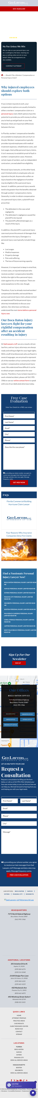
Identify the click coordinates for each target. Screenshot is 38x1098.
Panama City (19, 1057)
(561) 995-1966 (20, 919)
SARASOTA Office (27, 714)
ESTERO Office (27, 719)
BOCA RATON (19, 891)
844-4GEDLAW (19, 9)
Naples (30, 891)
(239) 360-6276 (20, 969)
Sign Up (18, 663)
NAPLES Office (10, 719)
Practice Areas (19, 1021)
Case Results (19, 1023)
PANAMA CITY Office (10, 725)
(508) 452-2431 (20, 1002)
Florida (19, 1047)
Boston (19, 1067)
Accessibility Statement (14, 1091)
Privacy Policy (22, 1089)
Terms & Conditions (32, 1089)
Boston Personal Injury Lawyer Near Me (20, 609)
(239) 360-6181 (20, 981)
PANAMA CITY (18, 894)
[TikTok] (24, 1080)
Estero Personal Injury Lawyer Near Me (19, 593)
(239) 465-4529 (20, 984)
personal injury (7, 114)
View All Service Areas (19, 1060)
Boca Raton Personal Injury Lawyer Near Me (20, 583)
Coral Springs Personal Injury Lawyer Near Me (19, 621)
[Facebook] (11, 1080)
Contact (19, 1031)
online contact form (21, 380)
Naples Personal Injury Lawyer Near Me (19, 588)
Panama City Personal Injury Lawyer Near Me (18, 598)
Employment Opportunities (29, 1091)
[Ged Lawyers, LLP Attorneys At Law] (18, 3)
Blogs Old (19, 1029)
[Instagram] (27, 1080)
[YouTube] (18, 1080)
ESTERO (7, 894)
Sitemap (19, 1034)
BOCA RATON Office (10, 713)
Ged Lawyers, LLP (10, 344)
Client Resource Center (19, 1026)
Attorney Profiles (19, 1018)
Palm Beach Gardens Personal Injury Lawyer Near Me (18, 614)
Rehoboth (30, 894)
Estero (19, 1055)
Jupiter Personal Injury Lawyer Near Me (19, 626)
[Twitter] (14, 1080)
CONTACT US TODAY (13, 66)
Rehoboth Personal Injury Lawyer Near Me (19, 604)
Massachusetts (19, 1065)
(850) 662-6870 (20, 993)
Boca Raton (19, 1049)
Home (19, 1015)
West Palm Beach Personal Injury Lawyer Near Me (20, 631)
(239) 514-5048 (20, 972)
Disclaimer (4, 1091)
